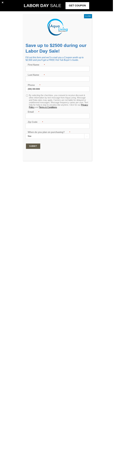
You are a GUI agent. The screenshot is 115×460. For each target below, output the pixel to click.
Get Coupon (77, 5)
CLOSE (88, 16)
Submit (33, 146)
